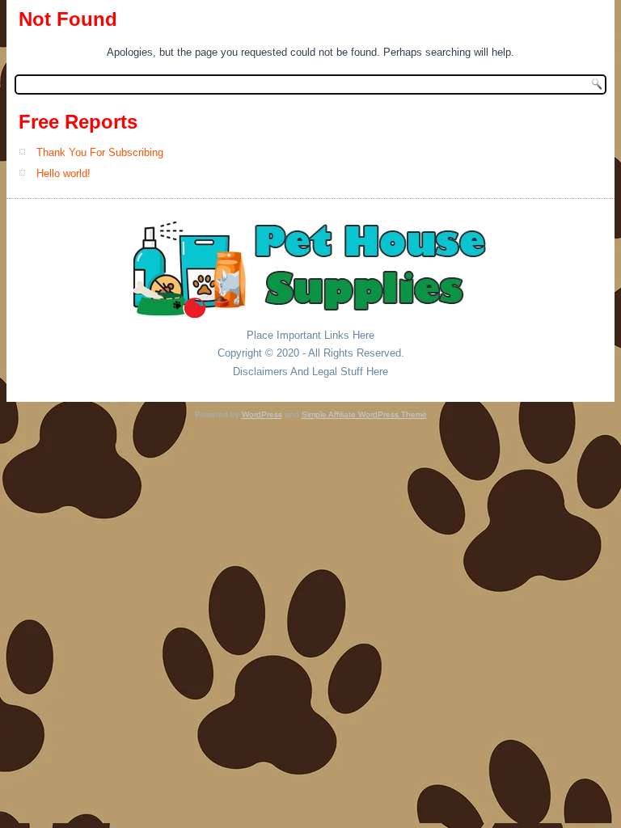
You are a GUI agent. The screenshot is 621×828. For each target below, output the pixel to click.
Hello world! (63, 173)
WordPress (262, 414)
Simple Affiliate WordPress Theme (364, 414)
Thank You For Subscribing (99, 152)
